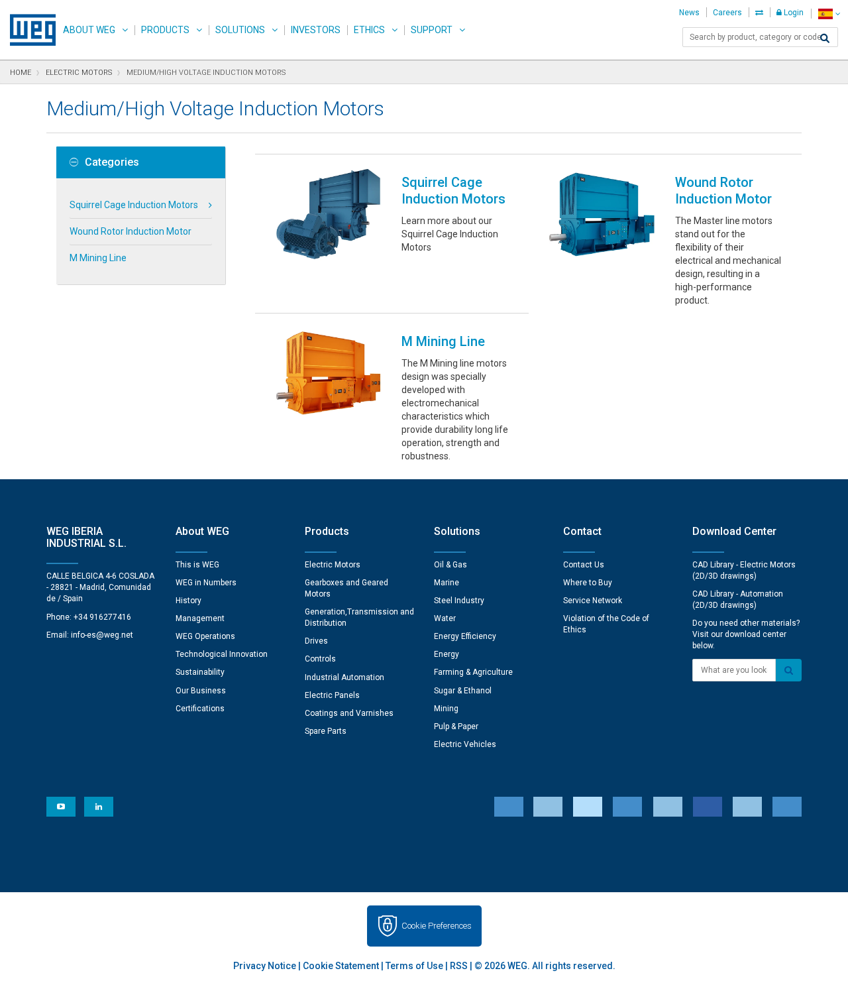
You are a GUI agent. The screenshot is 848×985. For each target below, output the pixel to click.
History (188, 600)
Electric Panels (332, 695)
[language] (829, 13)
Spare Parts (325, 731)
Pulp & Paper (456, 726)
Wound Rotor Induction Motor (130, 231)
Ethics (369, 30)
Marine (446, 582)
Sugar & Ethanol (463, 690)
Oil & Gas (450, 564)
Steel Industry (459, 600)
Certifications (200, 708)
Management (200, 618)
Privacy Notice (264, 965)
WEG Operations (205, 636)
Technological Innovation (222, 654)
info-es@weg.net (102, 635)
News (689, 12)
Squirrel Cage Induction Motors (134, 205)
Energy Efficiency (465, 636)
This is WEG (197, 564)
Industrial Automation (344, 677)
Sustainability (200, 672)
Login (793, 12)
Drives (316, 641)
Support (431, 30)
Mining (446, 708)
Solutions (240, 30)
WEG (28, 30)
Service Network (592, 600)
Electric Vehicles (465, 744)
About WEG (89, 30)
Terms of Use (414, 965)
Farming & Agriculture (473, 672)
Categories (112, 162)
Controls (320, 659)
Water (445, 618)
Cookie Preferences (436, 926)
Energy (446, 654)
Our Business (201, 690)
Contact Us (583, 564)
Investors (316, 30)
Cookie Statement (341, 965)
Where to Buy (587, 582)
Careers (727, 12)
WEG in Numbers (206, 582)
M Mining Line (98, 258)
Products (165, 30)
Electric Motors (332, 564)
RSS (459, 965)
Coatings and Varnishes (349, 713)
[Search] (825, 38)
